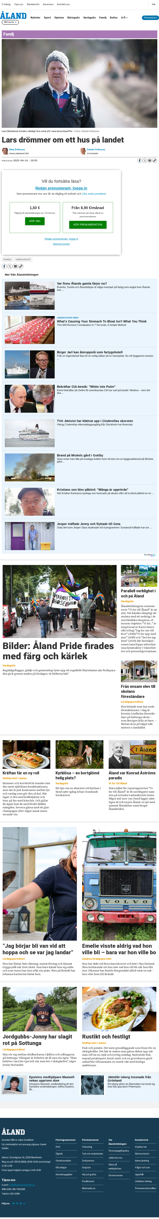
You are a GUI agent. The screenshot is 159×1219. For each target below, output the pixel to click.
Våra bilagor (61, 1167)
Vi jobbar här (141, 1147)
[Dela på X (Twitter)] (144, 160)
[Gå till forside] (13, 15)
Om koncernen (116, 1175)
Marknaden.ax (88, 1188)
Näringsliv (73, 18)
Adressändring (142, 1160)
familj (7, 259)
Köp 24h (34, 221)
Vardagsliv (89, 18)
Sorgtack (86, 1167)
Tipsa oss (18, 4)
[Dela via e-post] (149, 160)
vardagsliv (23, 259)
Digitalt (59, 1153)
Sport (47, 18)
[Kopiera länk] (154, 160)
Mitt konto (9, 22)
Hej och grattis (89, 1174)
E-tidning (6, 4)
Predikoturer (88, 1181)
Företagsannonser (66, 1140)
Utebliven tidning (143, 1181)
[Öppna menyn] (153, 3)
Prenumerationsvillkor (145, 1188)
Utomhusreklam (63, 1160)
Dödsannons (88, 1160)
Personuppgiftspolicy (119, 1150)
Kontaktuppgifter (64, 1174)
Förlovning (87, 1147)
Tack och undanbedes (92, 1153)
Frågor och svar (142, 1167)
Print (58, 1147)
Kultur (114, 18)
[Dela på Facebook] (139, 160)
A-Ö (123, 18)
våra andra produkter (94, 193)
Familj (103, 18)
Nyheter (35, 18)
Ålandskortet (33, 4)
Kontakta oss (63, 4)
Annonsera (48, 4)
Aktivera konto (61, 244)
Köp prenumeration (87, 224)
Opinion (59, 18)
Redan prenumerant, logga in (61, 188)
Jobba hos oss (115, 1157)
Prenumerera (150, 17)
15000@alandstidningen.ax (22, 1185)
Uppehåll (139, 1174)
